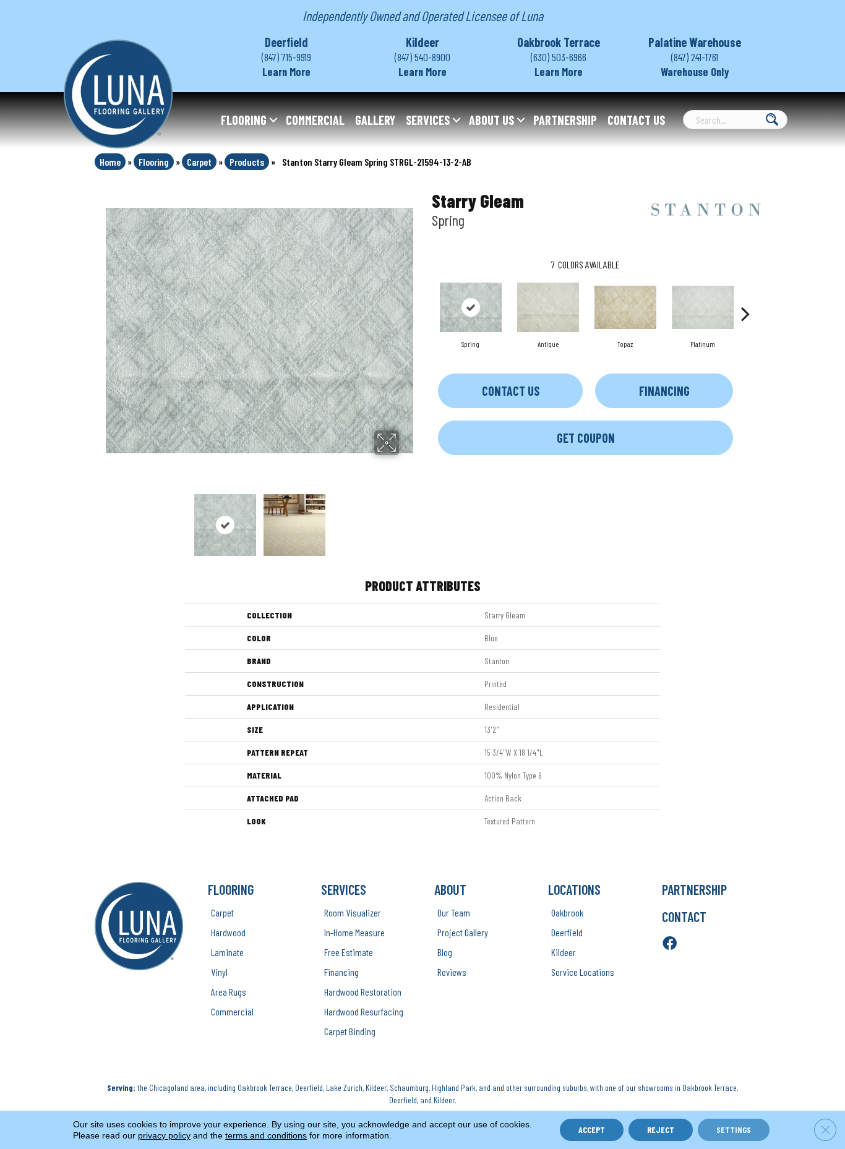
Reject (660, 1129)
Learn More (286, 72)
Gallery (375, 120)
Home (110, 162)
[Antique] (548, 307)
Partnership (565, 120)
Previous (112, 519)
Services (428, 120)
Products (246, 162)
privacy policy (164, 1135)
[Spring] (471, 307)
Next (407, 519)
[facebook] (670, 944)
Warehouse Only (695, 72)
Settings (733, 1129)
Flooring (244, 120)
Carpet (199, 162)
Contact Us (636, 120)
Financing (664, 390)
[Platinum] (703, 307)
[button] (273, 120)
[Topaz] (625, 307)
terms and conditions (266, 1135)
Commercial (315, 120)
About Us (491, 120)
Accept (591, 1129)
